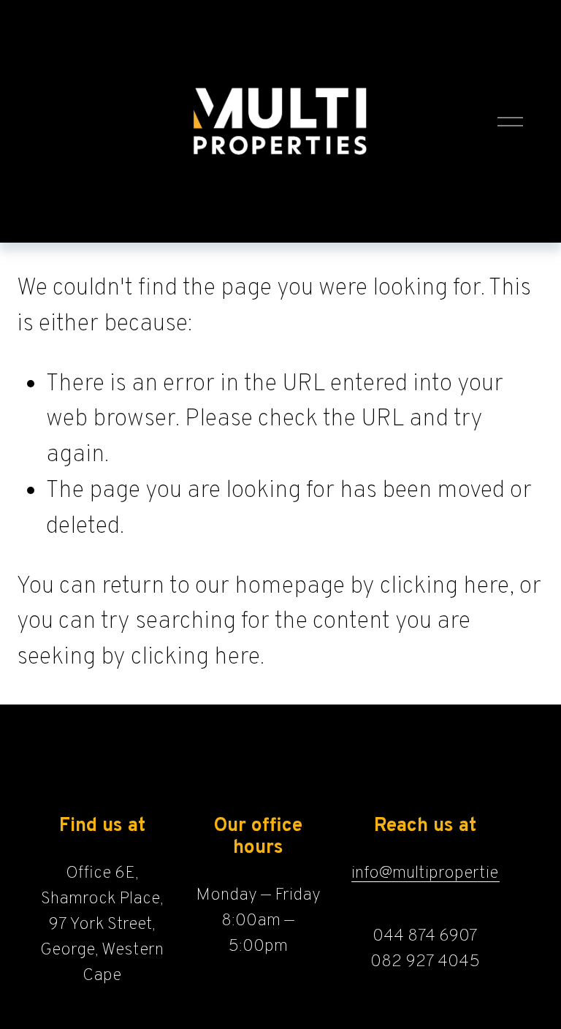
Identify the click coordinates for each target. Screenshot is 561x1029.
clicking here (444, 586)
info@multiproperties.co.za (451, 873)
